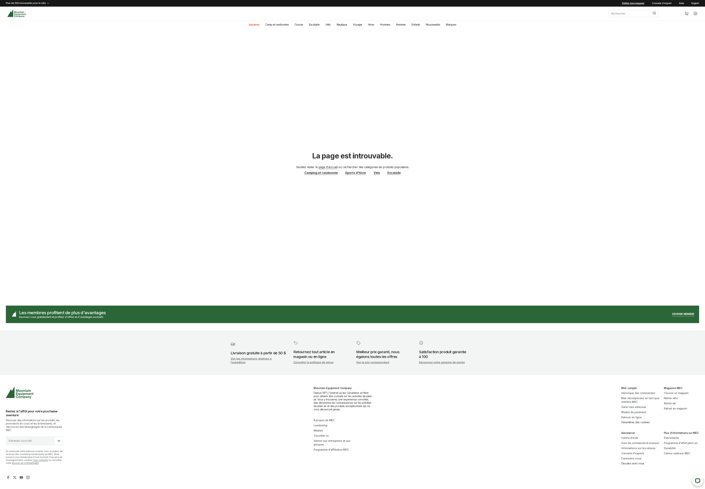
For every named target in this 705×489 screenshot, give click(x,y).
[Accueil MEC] (16, 13)
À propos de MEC (324, 420)
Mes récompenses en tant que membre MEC (640, 400)
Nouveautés (433, 24)
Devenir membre (683, 314)
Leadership (321, 425)
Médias (318, 430)
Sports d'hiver (355, 173)
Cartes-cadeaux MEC (677, 453)
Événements (671, 437)
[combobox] (644, 13)
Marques (451, 24)
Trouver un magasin (676, 393)
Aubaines (254, 24)
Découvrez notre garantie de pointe (442, 362)
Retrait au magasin (675, 408)
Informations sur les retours (638, 448)
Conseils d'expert (662, 3)
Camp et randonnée (277, 24)
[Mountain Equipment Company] (36, 392)
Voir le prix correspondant (372, 362)
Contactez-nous (631, 458)
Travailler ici (321, 435)
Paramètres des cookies (635, 422)
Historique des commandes (638, 393)
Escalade (314, 24)
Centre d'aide (629, 437)
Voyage (357, 24)
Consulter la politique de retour (313, 362)
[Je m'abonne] (58, 441)
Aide (681, 3)
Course (299, 24)
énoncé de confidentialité (25, 463)
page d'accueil (328, 167)
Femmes (401, 24)
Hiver (371, 24)
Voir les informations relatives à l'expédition (251, 360)
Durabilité (670, 448)
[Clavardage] (697, 480)
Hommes (385, 24)
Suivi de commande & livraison (640, 443)
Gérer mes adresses (633, 407)
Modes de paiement (633, 412)
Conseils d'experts (632, 453)
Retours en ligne (631, 417)
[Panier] (686, 13)
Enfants (416, 24)
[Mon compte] (695, 13)
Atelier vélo (671, 398)
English (695, 3)
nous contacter (40, 460)
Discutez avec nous (632, 463)
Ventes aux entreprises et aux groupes (332, 442)
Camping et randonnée (321, 173)
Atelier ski (670, 403)
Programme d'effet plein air (680, 443)
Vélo (328, 24)
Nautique (342, 24)
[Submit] (654, 13)
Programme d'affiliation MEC (331, 449)
